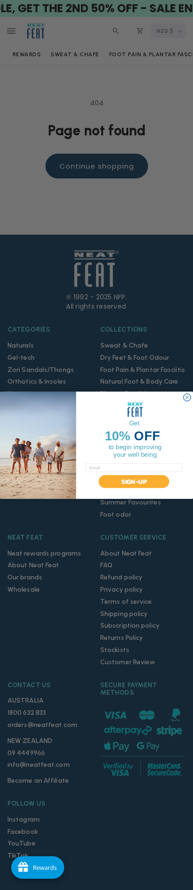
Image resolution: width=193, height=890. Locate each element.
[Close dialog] (187, 397)
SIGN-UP (134, 481)
